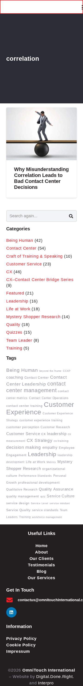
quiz (43, 496)
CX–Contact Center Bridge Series (39, 279)
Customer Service (24, 264)
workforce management (47, 517)
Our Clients (42, 558)
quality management (22, 496)
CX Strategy (40, 440)
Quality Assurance (56, 489)
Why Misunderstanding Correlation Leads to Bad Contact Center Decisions (41, 178)
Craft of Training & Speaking (34, 256)
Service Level (39, 503)
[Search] (71, 216)
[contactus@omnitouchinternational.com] (12, 600)
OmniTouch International (48, 670)
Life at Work (18, 309)
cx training (61, 440)
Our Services (41, 578)
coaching (14, 377)
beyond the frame (50, 370)
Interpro (46, 683)
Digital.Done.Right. (55, 676)
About (41, 552)
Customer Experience (40, 408)
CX (9, 272)
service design (18, 503)
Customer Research (55, 427)
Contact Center (21, 248)
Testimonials (41, 565)
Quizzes (14, 332)
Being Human (19, 240)
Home (42, 545)
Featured (15, 293)
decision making (23, 447)
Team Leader (19, 340)
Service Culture (61, 496)
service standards (45, 510)
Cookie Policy (21, 645)
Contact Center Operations (49, 398)
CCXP (67, 370)
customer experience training (40, 420)
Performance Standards (35, 475)
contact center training (24, 406)
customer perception (22, 427)
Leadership (17, 301)
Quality (13, 324)
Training (14, 348)
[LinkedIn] (11, 612)
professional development (38, 482)
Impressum (18, 651)
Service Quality (18, 510)
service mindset (60, 503)
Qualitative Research (21, 489)
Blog (42, 571)
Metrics (51, 462)
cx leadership (53, 433)
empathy (50, 447)
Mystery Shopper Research (33, 316)
